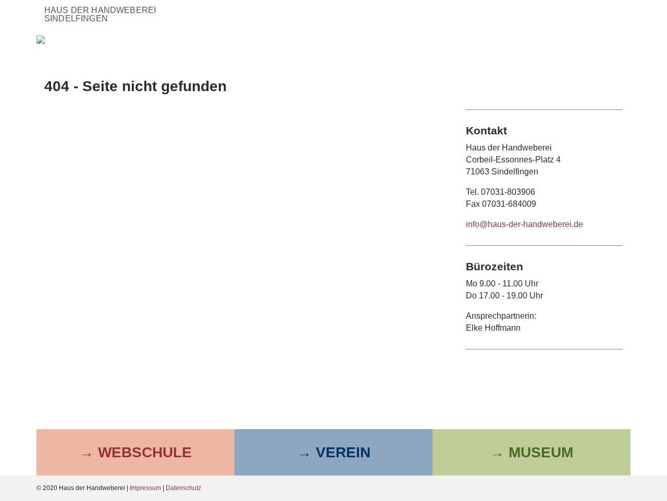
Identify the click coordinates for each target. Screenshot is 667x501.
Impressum (145, 488)
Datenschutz (183, 488)
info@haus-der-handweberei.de (524, 224)
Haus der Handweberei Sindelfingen (100, 14)
